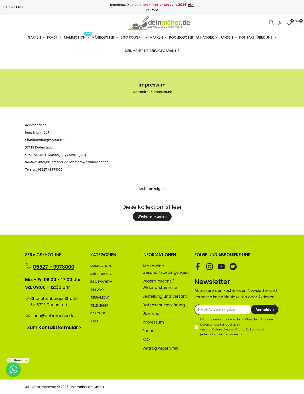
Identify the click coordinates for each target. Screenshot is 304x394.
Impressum (153, 322)
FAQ (146, 339)
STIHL (94, 321)
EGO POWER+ (101, 281)
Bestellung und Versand (165, 296)
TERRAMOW (99, 297)
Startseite (140, 91)
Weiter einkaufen (152, 216)
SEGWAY (97, 289)
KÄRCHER (97, 313)
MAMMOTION (100, 265)
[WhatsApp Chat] (13, 369)
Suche (148, 331)
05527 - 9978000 (53, 267)
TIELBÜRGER (99, 305)
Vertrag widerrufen (160, 348)
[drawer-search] (271, 22)
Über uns (150, 313)
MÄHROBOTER (101, 273)
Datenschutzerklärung (163, 305)
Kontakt (16, 7)
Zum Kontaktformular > (54, 327)
